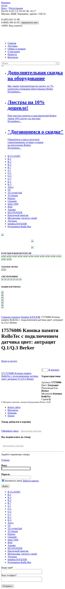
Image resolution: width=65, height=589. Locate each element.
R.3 (9, 161)
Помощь (12, 413)
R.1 (9, 159)
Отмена (5, 460)
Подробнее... (14, 91)
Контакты (13, 57)
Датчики (12, 221)
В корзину (53, 369)
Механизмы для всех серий (22, 218)
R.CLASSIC (14, 156)
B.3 (9, 164)
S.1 (9, 170)
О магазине (14, 51)
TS (9, 190)
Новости (12, 54)
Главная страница (10, 317)
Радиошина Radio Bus (19, 226)
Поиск (11, 415)
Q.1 (9, 173)
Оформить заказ (9, 431)
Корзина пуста (5, 4)
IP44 (10, 206)
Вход (4, 8)
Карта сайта (14, 407)
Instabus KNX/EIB (17, 223)
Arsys (10, 187)
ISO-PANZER (15, 212)
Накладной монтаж (18, 215)
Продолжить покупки (31, 431)
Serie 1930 (13, 204)
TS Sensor (13, 195)
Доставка (13, 46)
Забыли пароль (31, 480)
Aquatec (12, 209)
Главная (12, 43)
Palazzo (11, 198)
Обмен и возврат (17, 48)
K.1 (9, 181)
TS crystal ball (15, 192)
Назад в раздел (9, 361)
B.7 (9, 167)
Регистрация (16, 8)
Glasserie (12, 201)
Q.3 (9, 175)
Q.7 (9, 178)
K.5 (9, 184)
